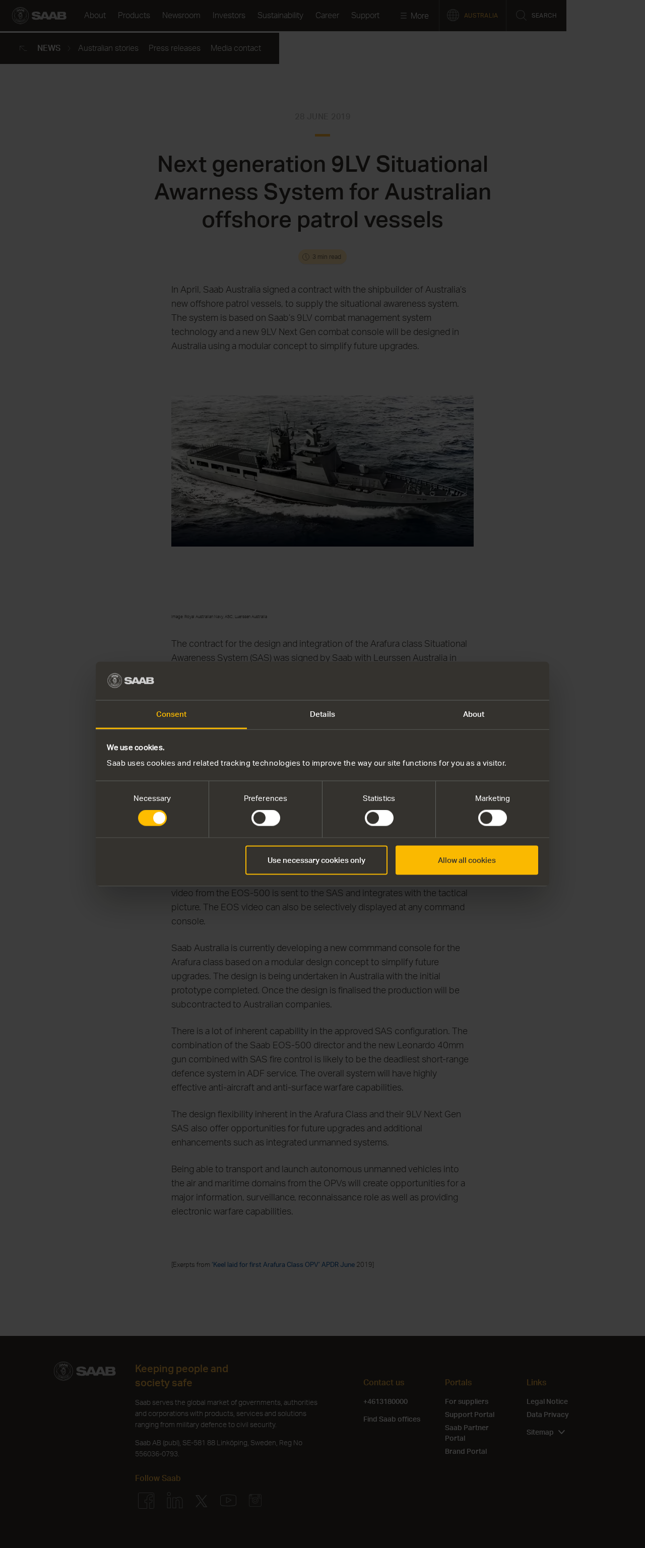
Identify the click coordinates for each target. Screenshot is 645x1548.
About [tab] (474, 714)
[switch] (265, 818)
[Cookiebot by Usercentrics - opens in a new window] (494, 680)
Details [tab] (322, 714)
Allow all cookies (467, 859)
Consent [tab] (171, 714)
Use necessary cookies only (316, 859)
